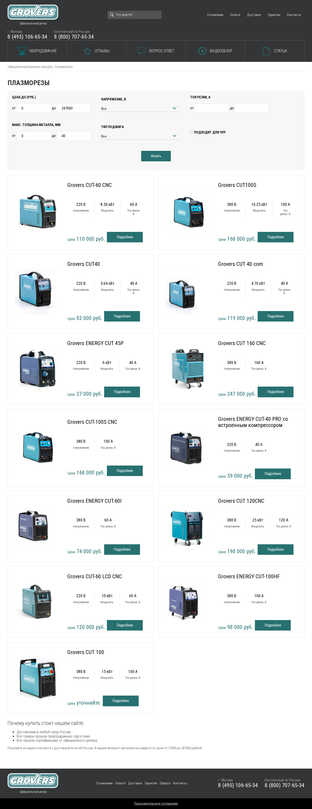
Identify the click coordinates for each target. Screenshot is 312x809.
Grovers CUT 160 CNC (242, 343)
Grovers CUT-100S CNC (92, 422)
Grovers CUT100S (237, 185)
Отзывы (102, 50)
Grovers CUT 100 (85, 652)
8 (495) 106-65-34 (27, 37)
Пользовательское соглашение (156, 803)
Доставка (254, 15)
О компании (215, 15)
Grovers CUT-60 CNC (89, 185)
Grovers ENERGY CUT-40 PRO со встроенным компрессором (253, 422)
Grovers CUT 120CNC (241, 501)
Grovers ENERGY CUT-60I (94, 501)
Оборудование (43, 50)
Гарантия (274, 15)
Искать (156, 156)
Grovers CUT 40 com (240, 264)
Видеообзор (221, 50)
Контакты (294, 15)
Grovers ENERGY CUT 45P (95, 343)
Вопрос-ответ (161, 50)
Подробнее (124, 237)
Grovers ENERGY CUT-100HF (249, 576)
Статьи (280, 50)
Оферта (165, 783)
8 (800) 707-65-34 (74, 37)
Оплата (235, 15)
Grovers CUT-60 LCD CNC (94, 576)
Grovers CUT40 (83, 264)
